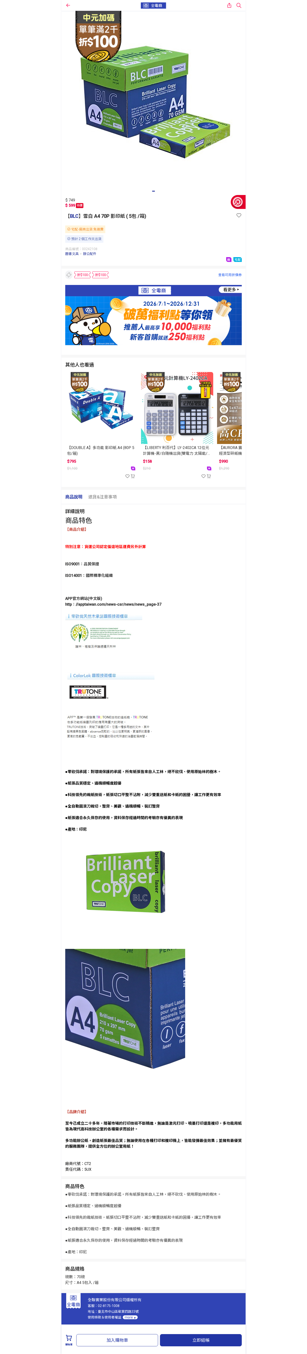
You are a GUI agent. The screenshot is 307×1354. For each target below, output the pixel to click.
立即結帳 (201, 1340)
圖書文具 (72, 254)
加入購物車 (117, 1340)
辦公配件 (89, 254)
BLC (74, 216)
